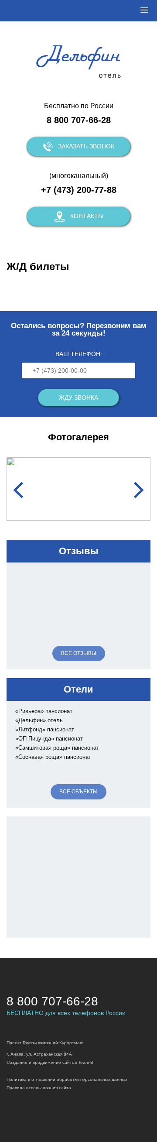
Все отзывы (78, 653)
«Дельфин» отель (39, 720)
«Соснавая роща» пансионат (53, 757)
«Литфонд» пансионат (44, 729)
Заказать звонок (86, 146)
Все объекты (78, 792)
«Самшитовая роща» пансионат (57, 747)
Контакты (86, 216)
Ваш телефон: (78, 354)
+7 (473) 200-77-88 (78, 190)
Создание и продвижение (34, 1062)
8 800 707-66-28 (79, 120)
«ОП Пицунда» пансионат (49, 738)
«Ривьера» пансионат (43, 711)
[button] (144, 10)
